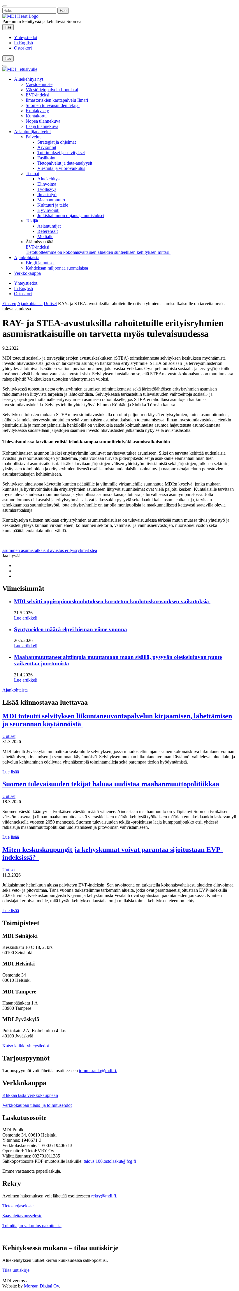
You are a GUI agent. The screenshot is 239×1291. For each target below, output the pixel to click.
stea (93, 550)
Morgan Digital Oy (41, 1285)
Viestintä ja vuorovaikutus (61, 168)
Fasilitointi (47, 157)
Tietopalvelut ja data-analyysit (64, 163)
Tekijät (32, 220)
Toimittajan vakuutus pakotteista (31, 1225)
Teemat (32, 173)
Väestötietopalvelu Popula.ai (52, 89)
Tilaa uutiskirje (15, 1270)
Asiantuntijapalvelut (32, 131)
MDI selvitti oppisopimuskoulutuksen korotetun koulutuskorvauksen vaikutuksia (112, 601)
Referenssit (47, 231)
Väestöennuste (39, 84)
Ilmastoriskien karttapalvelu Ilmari (57, 100)
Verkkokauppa (27, 273)
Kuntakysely (37, 110)
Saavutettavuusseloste (22, 1215)
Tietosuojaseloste (18, 1205)
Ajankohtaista (26, 257)
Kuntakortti (36, 115)
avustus (57, 550)
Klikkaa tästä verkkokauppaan (30, 1095)
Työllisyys (46, 189)
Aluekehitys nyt (28, 79)
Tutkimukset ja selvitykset (61, 152)
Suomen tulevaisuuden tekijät (53, 105)
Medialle (45, 236)
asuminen (11, 550)
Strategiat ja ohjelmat (56, 142)
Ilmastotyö (47, 194)
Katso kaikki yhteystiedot (25, 1045)
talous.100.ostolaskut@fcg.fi (110, 1161)
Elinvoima (46, 184)
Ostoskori (23, 47)
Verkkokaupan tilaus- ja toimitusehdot (37, 1105)
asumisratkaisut (35, 550)
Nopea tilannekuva (43, 121)
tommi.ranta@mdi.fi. (98, 1070)
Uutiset (50, 303)
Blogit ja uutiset (40, 262)
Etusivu (9, 303)
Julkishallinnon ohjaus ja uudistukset (70, 215)
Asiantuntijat (49, 226)
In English (23, 42)
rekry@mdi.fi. (104, 1195)
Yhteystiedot (25, 37)
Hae (9, 27)
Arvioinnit (46, 147)
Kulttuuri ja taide (52, 205)
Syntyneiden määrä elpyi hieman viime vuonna (70, 629)
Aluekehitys (48, 178)
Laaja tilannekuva (42, 126)
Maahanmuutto (51, 199)
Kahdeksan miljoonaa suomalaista (58, 267)
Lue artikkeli (25, 617)
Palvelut (33, 136)
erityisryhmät (77, 550)
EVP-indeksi (37, 94)
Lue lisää (10, 771)
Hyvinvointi (48, 210)
